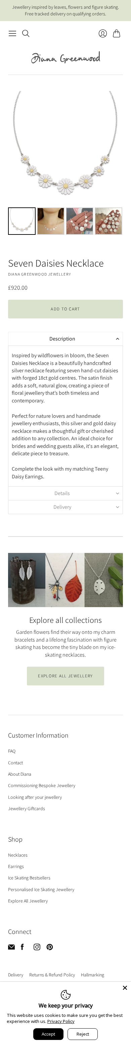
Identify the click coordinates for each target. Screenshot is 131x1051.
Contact (15, 763)
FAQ (11, 751)
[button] (65, 339)
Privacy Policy (61, 1021)
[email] (11, 948)
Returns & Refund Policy (52, 975)
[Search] (25, 33)
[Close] (125, 987)
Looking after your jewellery (35, 797)
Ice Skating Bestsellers (29, 878)
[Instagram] (37, 948)
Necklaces (18, 855)
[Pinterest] (49, 948)
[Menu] (12, 33)
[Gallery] (65, 164)
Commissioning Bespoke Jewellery (41, 785)
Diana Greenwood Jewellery (39, 274)
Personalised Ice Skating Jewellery (41, 889)
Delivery (15, 975)
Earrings (16, 866)
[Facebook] (22, 948)
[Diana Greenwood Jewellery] (65, 57)
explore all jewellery (65, 676)
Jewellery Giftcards (26, 808)
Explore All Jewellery (28, 901)
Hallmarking (92, 975)
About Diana (19, 774)
